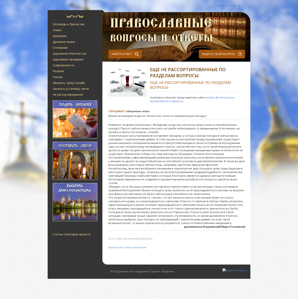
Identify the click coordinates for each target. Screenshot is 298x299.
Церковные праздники (68, 59)
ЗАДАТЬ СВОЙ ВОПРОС (219, 54)
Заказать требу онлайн (69, 83)
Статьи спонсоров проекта (71, 234)
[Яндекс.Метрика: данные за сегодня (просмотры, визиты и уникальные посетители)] (235, 270)
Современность (64, 65)
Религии (58, 71)
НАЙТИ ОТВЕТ (122, 54)
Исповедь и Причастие (68, 24)
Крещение (60, 36)
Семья (57, 30)
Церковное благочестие (70, 53)
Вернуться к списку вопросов (127, 247)
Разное (58, 77)
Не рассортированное (68, 94)
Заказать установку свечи (71, 89)
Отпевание (60, 48)
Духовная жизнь (64, 42)
